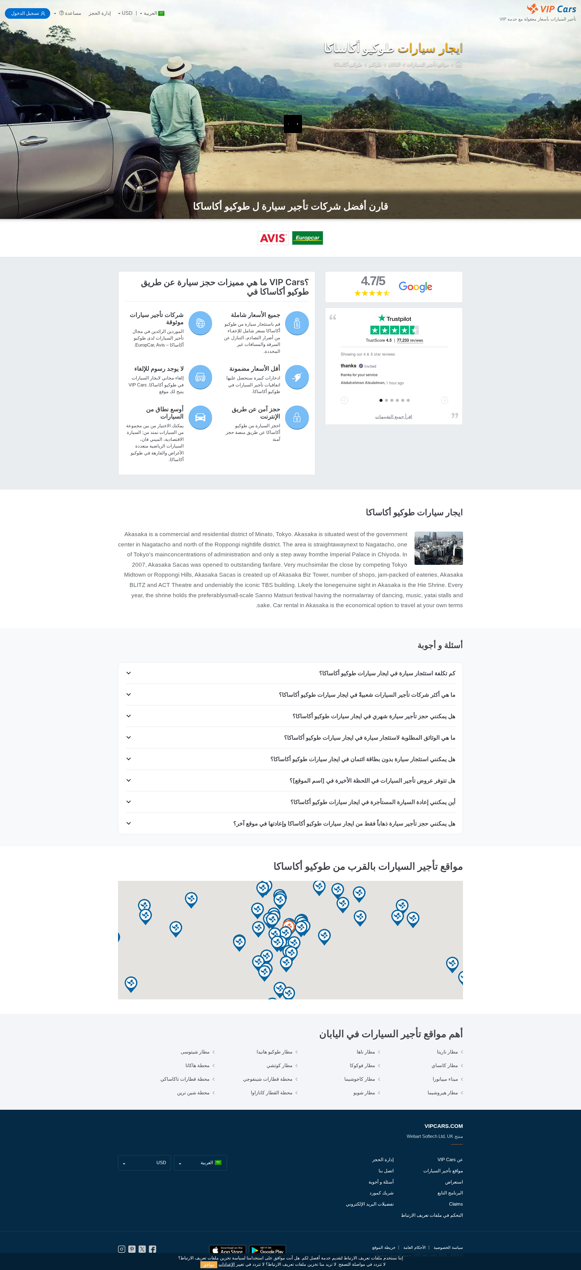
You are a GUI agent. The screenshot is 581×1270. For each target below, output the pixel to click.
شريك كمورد (381, 1192)
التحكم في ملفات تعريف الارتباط (432, 1215)
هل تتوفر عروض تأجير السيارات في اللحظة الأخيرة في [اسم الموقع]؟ (372, 780)
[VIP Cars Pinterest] (132, 1251)
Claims (456, 1203)
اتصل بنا (386, 1170)
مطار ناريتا (447, 1051)
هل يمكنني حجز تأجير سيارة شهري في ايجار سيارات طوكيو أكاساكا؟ (374, 716)
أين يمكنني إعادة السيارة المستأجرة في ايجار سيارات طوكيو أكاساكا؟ (372, 802)
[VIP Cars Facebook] (152, 1251)
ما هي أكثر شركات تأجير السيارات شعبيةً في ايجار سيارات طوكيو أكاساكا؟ (367, 694)
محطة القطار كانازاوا (272, 1092)
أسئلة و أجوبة (381, 1181)
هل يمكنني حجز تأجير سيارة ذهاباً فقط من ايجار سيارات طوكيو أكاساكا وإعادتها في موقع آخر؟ (344, 823)
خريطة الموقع (384, 1247)
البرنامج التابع (450, 1192)
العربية (150, 13)
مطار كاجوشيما (359, 1079)
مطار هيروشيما (443, 1092)
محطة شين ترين (193, 1092)
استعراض (454, 1181)
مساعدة (72, 13)
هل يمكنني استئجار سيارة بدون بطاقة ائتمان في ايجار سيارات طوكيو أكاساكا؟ (363, 759)
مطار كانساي (445, 1065)
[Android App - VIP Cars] (267, 1250)
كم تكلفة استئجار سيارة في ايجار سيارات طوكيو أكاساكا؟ (387, 673)
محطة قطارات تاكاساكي (185, 1079)
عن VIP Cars (450, 1159)
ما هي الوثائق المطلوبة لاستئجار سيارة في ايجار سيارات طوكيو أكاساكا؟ (369, 737)
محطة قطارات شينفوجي (268, 1079)
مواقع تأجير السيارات (443, 1170)
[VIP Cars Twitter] (142, 1251)
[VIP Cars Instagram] (121, 1251)
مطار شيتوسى (195, 1051)
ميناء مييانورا (445, 1079)
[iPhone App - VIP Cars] (227, 1250)
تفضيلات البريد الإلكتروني (370, 1203)
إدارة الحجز (100, 13)
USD (127, 13)
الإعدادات (226, 1264)
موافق (209, 1264)
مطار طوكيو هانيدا (275, 1051)
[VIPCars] (459, 65)
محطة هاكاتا (197, 1065)
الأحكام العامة (414, 1247)
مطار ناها (366, 1051)
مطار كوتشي (280, 1065)
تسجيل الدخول (25, 13)
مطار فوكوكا (362, 1065)
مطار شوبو (364, 1092)
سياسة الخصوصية (448, 1247)
